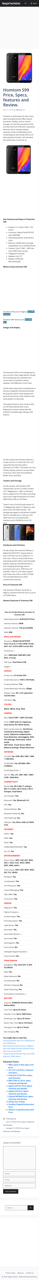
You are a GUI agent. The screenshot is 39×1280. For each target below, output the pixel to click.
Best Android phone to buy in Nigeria (18, 1046)
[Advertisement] (19, 28)
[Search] (31, 1207)
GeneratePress (31, 1277)
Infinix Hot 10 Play (16, 1102)
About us (20, 1273)
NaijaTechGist (11, 3)
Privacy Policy (10, 1273)
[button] (25, 3)
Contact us (29, 1273)
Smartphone (11, 1119)
